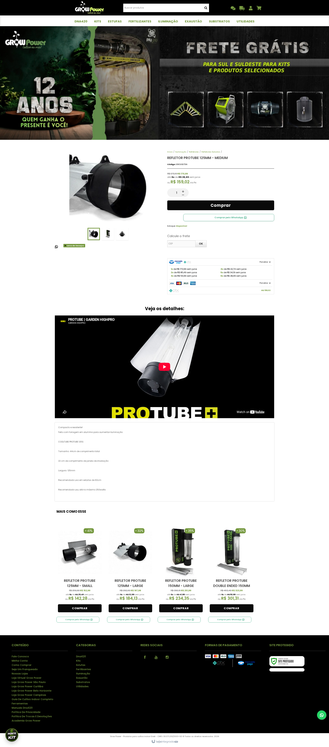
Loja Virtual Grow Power (26, 678)
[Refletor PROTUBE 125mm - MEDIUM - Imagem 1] (94, 234)
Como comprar (22, 665)
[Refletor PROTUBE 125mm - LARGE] (130, 570)
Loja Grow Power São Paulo (29, 682)
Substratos (83, 682)
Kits (78, 660)
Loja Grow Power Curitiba (27, 686)
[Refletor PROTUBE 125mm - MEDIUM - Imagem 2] (108, 234)
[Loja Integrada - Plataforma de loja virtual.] (164, 741)
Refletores (194, 151)
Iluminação (180, 151)
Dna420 (81, 656)
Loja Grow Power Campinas (29, 695)
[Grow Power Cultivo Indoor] (89, 7)
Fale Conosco (20, 656)
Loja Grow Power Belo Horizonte (31, 690)
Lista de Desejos (75, 245)
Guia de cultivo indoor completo (32, 699)
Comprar (221, 205)
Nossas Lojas (20, 673)
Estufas (80, 665)
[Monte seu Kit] (12, 735)
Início (170, 151)
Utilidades (82, 686)
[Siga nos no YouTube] (156, 657)
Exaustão (82, 678)
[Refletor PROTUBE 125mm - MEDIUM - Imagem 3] (122, 234)
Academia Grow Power (26, 720)
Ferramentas (20, 703)
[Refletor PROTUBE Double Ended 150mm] (231, 570)
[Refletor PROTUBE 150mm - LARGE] (180, 570)
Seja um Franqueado (25, 669)
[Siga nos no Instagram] (167, 657)
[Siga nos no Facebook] (145, 657)
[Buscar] (205, 7)
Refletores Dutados (211, 151)
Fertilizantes (83, 669)
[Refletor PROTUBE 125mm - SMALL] (79, 570)
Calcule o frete (178, 236)
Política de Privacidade (26, 712)
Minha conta (20, 660)
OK (201, 244)
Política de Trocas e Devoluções (32, 716)
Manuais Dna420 (22, 708)
